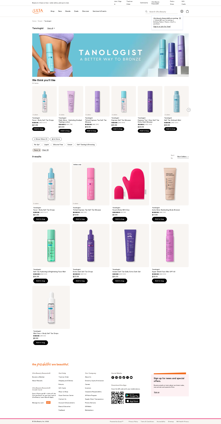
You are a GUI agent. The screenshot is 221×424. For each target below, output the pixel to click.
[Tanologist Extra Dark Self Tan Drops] (90, 251)
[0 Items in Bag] (187, 11)
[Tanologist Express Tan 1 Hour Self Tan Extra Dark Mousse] (150, 107)
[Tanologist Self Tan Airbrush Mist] (176, 106)
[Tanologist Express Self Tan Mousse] (123, 106)
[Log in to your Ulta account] (181, 11)
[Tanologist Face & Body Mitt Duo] (130, 189)
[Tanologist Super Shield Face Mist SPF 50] (170, 251)
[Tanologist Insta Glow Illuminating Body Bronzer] (170, 189)
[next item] (189, 110)
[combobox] (183, 157)
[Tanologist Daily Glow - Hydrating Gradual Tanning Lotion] (71, 107)
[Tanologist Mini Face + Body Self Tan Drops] (51, 312)
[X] (180, 18)
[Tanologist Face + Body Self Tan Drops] (44, 106)
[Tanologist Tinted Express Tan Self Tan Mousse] (97, 107)
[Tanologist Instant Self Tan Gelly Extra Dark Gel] (130, 251)
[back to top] (214, 417)
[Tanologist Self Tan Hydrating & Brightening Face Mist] (51, 251)
